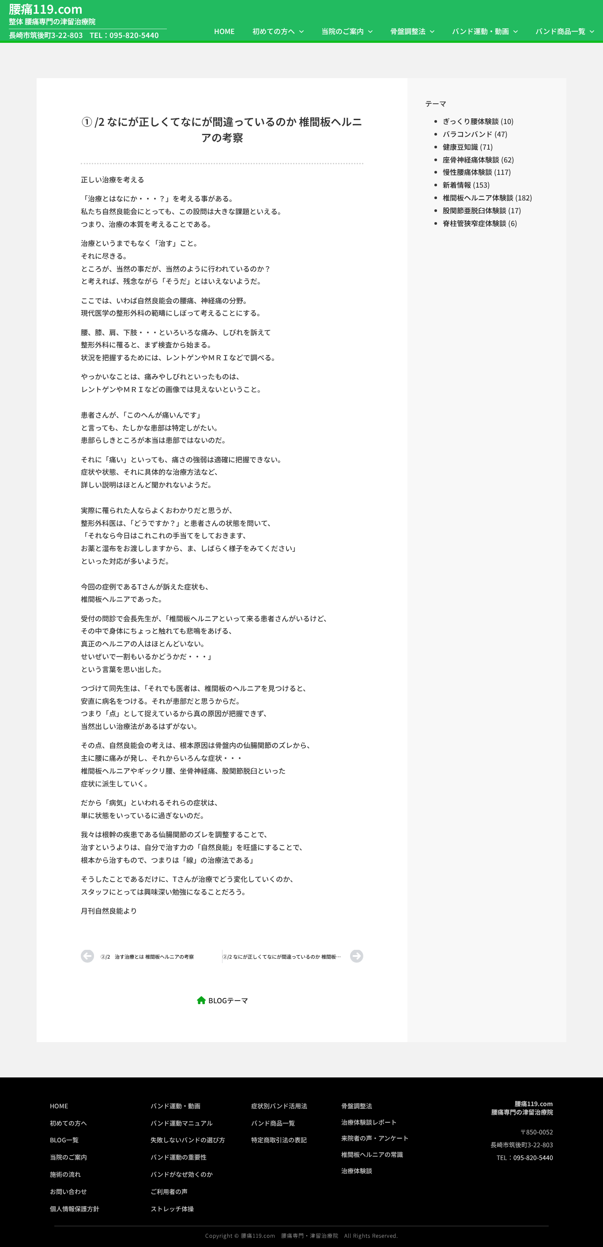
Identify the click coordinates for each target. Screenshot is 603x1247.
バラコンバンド (468, 133)
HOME (224, 31)
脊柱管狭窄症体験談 (474, 223)
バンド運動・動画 (480, 31)
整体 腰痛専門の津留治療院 (52, 21)
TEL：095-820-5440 (124, 35)
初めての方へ (274, 31)
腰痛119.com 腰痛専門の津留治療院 (522, 1108)
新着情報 (457, 184)
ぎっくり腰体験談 (471, 121)
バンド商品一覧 (560, 31)
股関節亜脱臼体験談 (474, 210)
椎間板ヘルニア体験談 (478, 197)
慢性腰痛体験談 (467, 171)
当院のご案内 (342, 31)
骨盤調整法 (408, 31)
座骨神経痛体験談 (471, 159)
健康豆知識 (460, 146)
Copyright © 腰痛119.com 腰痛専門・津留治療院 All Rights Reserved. (301, 1235)
